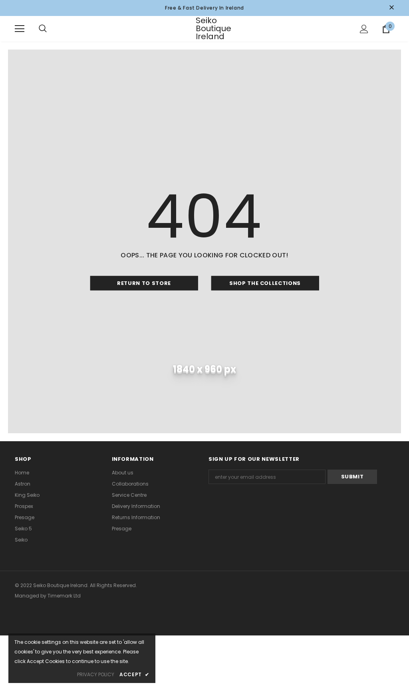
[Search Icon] (51, 29)
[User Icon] (364, 29)
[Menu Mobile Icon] (19, 29)
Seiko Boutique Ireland (206, 28)
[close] (391, 8)
